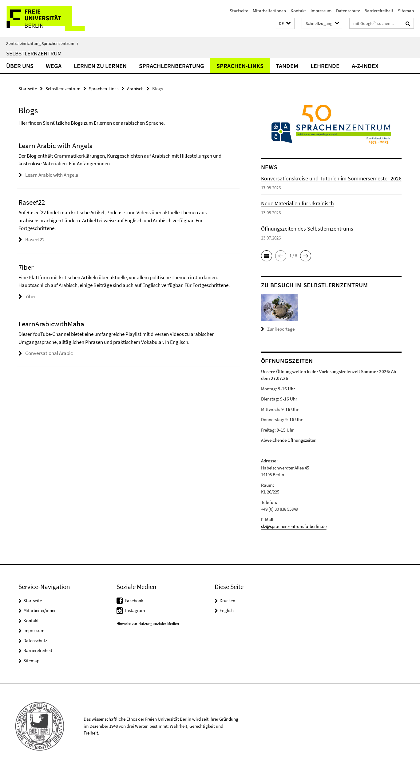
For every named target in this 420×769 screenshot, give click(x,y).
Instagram (135, 610)
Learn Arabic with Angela (51, 174)
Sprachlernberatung (171, 66)
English (227, 610)
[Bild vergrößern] (279, 307)
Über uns (20, 66)
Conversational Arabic (49, 353)
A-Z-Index (365, 66)
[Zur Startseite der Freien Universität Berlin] (51, 18)
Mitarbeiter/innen (269, 11)
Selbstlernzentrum (34, 53)
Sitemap (406, 11)
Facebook (134, 600)
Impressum (321, 11)
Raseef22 (35, 239)
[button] (285, 23)
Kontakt (298, 11)
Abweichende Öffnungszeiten (288, 440)
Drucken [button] (227, 600)
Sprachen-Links (239, 66)
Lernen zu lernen (100, 66)
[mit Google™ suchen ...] (408, 23)
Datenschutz (348, 11)
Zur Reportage (281, 329)
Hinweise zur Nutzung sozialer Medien (148, 623)
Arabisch (135, 88)
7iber (30, 296)
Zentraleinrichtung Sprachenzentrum (42, 43)
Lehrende (325, 66)
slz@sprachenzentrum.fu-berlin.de (294, 526)
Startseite (239, 11)
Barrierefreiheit (378, 11)
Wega (53, 66)
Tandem (287, 66)
